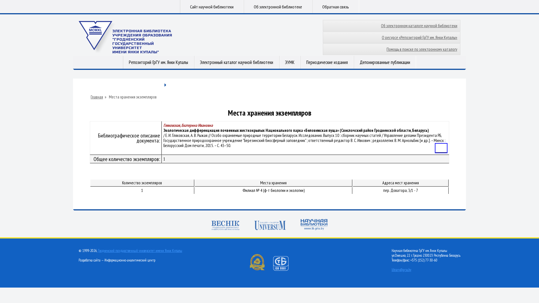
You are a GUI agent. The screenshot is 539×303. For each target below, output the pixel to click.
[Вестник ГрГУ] (225, 226)
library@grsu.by (401, 269)
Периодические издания (327, 62)
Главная (97, 97)
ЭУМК (289, 62)
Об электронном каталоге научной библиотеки (419, 25)
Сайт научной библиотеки (212, 7)
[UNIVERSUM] (270, 226)
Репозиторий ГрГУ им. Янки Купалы (158, 62)
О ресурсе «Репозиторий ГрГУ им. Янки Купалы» (419, 37)
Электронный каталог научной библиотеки (236, 62)
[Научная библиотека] (314, 225)
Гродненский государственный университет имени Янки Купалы (140, 250)
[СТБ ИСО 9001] (284, 269)
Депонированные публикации (385, 62)
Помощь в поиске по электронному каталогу (422, 49)
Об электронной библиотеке (278, 7)
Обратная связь (335, 7)
